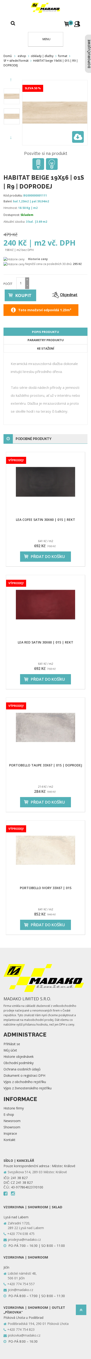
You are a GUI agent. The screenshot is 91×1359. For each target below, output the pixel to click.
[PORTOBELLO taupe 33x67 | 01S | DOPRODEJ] (45, 727)
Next (11, 137)
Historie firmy (14, 1108)
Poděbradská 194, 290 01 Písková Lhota (38, 1323)
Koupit (23, 295)
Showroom (12, 1127)
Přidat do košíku (48, 556)
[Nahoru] (81, 1311)
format (62, 56)
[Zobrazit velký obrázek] (78, 137)
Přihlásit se (12, 1044)
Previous (11, 80)
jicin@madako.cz (20, 1289)
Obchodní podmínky (19, 1063)
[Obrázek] (12, 96)
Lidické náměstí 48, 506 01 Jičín (22, 1275)
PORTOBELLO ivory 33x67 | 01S (45, 888)
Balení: (8, 201)
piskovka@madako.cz (24, 1335)
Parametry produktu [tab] (46, 340)
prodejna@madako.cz (24, 1239)
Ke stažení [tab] (45, 348)
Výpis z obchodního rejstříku (25, 1082)
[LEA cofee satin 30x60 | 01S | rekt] (45, 481)
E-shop (9, 1114)
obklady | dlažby (42, 56)
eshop (22, 56)
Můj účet (10, 1050)
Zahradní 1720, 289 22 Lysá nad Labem (26, 1225)
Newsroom (12, 1121)
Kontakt (9, 1139)
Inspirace (10, 1133)
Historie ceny (38, 259)
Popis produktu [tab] (45, 332)
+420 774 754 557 (21, 1284)
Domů (8, 56)
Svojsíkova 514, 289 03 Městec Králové (37, 1172)
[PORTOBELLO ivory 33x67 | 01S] (45, 850)
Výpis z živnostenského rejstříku (28, 1088)
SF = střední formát (16, 61)
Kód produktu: (13, 195)
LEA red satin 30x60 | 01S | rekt (45, 642)
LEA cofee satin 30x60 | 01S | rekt (45, 519)
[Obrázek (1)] (12, 116)
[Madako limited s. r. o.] (45, 8)
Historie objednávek (19, 1056)
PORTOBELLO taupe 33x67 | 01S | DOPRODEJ (45, 765)
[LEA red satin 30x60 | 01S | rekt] (45, 604)
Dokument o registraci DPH (24, 1075)
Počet (8, 284)
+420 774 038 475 (21, 1233)
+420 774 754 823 (21, 1329)
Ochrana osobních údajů (22, 1069)
